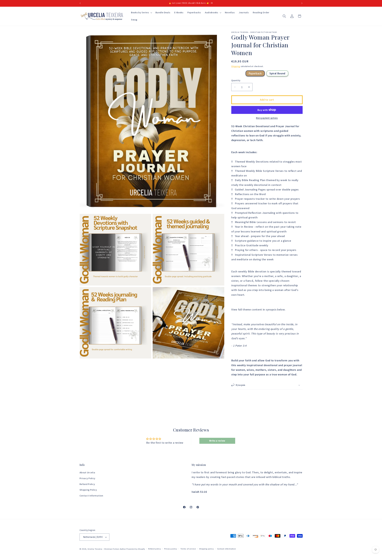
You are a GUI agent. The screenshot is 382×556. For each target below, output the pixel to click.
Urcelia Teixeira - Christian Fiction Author (107, 549)
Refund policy (154, 549)
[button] (141, 12)
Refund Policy (87, 484)
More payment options (267, 118)
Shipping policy (206, 549)
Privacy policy (170, 549)
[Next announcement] (302, 3)
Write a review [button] (217, 440)
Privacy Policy (88, 478)
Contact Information (91, 495)
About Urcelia (87, 472)
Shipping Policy (88, 490)
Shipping (235, 66)
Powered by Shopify (136, 549)
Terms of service (188, 549)
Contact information (226, 549)
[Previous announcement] (80, 3)
